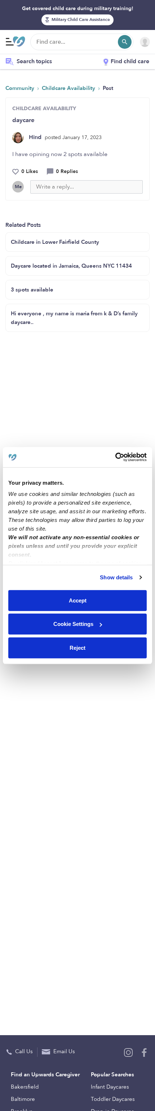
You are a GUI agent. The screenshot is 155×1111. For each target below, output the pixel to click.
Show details (116, 577)
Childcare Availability (69, 88)
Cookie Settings (73, 624)
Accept (78, 600)
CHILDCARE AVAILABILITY (44, 108)
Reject (77, 647)
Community (20, 88)
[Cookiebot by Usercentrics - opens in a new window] (115, 457)
